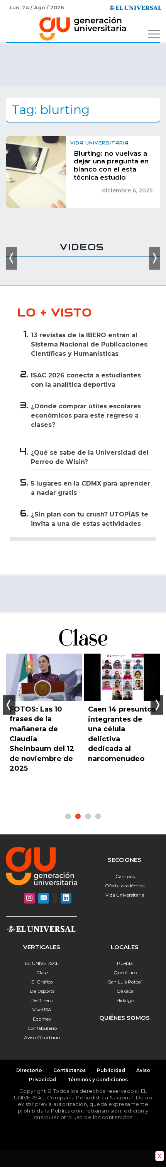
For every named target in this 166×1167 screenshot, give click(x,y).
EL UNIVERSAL (42, 963)
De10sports (42, 991)
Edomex (42, 1019)
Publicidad (111, 1070)
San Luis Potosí (125, 982)
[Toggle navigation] (154, 34)
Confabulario (42, 1028)
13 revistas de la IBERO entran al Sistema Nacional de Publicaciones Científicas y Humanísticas (89, 344)
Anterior (9, 705)
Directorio (29, 1070)
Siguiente (157, 705)
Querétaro (125, 972)
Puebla (125, 963)
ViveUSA (41, 1009)
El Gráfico (42, 982)
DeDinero (42, 1000)
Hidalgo (125, 1000)
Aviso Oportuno (42, 1037)
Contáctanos (69, 1070)
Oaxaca (125, 991)
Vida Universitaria (124, 895)
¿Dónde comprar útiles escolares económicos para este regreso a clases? (86, 415)
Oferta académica (125, 885)
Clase (42, 972)
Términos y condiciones (98, 1079)
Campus (125, 876)
